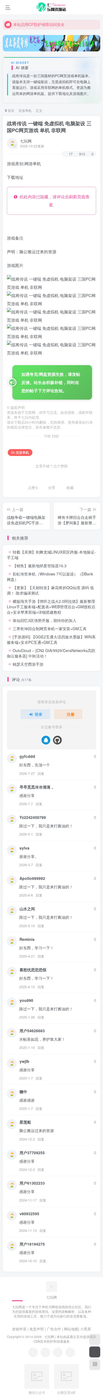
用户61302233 (32, 1183)
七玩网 (26, 141)
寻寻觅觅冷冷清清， (37, 787)
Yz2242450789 (33, 817)
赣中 (23, 1091)
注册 (70, 714)
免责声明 (36, 1328)
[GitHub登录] (57, 740)
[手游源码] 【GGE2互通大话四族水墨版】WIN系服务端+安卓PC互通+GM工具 (51, 639)
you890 (26, 1000)
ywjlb (24, 1061)
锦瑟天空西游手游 (28, 664)
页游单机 (25, 110)
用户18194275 (32, 1244)
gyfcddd (27, 756)
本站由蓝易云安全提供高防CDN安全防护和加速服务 (65, 1338)
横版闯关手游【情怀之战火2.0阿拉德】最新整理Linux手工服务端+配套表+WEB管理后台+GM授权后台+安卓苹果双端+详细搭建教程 (51, 606)
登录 (38, 714)
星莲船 (25, 1122)
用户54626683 (32, 1030)
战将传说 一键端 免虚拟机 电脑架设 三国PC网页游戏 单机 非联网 (49, 127)
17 (71, 153)
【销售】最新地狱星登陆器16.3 (39, 565)
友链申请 (19, 1328)
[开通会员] (94, 1351)
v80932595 (29, 1213)
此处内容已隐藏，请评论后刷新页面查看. (53, 201)
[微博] (58, 1352)
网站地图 (71, 1328)
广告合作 (54, 1328)
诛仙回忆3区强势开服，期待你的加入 (44, 620)
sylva (24, 848)
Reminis (27, 939)
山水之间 (27, 908)
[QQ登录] (45, 740)
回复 (41, 773)
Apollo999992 (32, 878)
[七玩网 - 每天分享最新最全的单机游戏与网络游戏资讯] (51, 1286)
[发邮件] (70, 1352)
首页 (10, 110)
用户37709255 (32, 1152)
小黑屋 (85, 1328)
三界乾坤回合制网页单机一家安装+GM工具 (50, 628)
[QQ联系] (45, 1352)
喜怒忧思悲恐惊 (33, 969)
